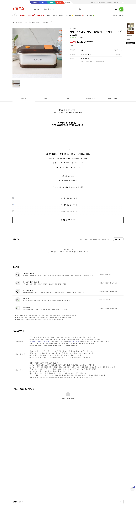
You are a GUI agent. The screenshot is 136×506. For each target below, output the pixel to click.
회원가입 (93, 2)
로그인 (98, 2)
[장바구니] (115, 9)
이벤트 (61, 15)
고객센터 (121, 2)
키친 (26, 22)
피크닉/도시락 (35, 22)
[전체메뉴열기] (14, 15)
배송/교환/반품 (90, 98)
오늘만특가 (40, 15)
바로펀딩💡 (69, 15)
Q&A (68, 98)
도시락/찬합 (46, 22)
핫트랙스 (36, 9)
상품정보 (23, 98)
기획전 (128, 39)
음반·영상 (31, 15)
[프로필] (121, 9)
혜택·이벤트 (129, 36)
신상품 (55, 15)
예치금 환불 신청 (130, 43)
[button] (120, 31)
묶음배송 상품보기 (100, 61)
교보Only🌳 (90, 15)
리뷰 (45, 98)
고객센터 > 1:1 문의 (74, 341)
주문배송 (110, 2)
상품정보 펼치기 (66, 220)
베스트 (49, 15)
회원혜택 (103, 2)
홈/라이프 (18, 22)
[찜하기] (121, 501)
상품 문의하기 (118, 239)
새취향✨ (22, 15)
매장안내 (116, 2)
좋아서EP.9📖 (79, 15)
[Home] (13, 22)
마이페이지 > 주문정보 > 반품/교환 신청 (40, 341)
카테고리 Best (112, 98)
